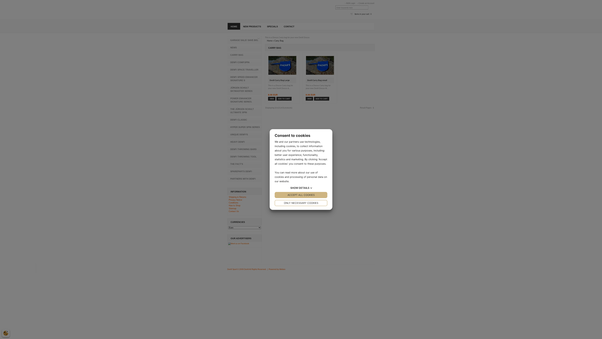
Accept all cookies (301, 194)
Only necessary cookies (301, 202)
